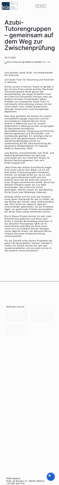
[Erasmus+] (17, 330)
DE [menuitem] (38, 6)
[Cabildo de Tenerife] (42, 316)
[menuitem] (38, 6)
